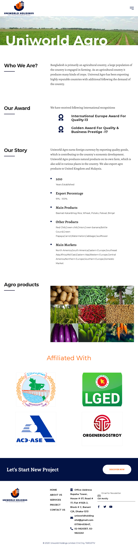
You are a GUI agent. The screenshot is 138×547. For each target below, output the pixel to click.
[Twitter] (105, 506)
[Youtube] (111, 506)
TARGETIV (90, 543)
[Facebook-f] (98, 506)
